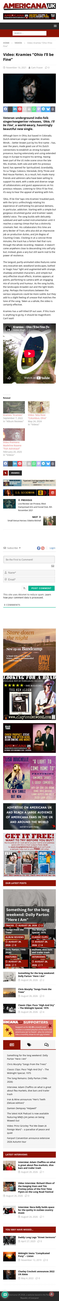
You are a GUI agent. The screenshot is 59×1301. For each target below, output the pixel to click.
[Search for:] (29, 33)
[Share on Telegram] (43, 109)
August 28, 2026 (27, 925)
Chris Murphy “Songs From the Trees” (15, 929)
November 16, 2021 (16, 67)
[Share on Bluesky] (48, 109)
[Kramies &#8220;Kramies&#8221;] (14, 407)
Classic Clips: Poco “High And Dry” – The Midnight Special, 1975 (36, 1006)
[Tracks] (9, 1256)
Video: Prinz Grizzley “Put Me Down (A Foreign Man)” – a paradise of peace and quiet (28, 1129)
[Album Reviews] (9, 1240)
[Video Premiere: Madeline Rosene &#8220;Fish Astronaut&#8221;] (14, 434)
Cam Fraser (37, 67)
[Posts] (11, 1044)
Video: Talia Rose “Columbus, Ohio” (37, 416)
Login (52, 547)
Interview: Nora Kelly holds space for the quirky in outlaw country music (36, 1210)
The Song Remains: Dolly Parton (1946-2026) (16, 949)
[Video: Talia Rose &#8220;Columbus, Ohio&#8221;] (39, 407)
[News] (9, 1275)
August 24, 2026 (29, 1216)
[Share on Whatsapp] (34, 109)
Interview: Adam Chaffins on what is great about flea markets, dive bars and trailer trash (29, 1091)
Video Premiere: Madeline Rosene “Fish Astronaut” (12, 445)
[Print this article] (29, 109)
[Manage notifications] (51, 1294)
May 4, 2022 (27, 1278)
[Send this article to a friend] (24, 109)
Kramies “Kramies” (13, 414)
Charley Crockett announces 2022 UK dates (36, 1273)
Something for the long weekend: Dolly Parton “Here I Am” (27, 914)
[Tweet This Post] (10, 109)
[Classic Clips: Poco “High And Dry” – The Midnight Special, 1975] (9, 1008)
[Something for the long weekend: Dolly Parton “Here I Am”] (9, 976)
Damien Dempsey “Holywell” (22, 1108)
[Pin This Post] (19, 109)
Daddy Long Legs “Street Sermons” (37, 1237)
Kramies (15, 473)
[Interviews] (9, 1165)
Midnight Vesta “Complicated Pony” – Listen (34, 1255)
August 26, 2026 (14, 1195)
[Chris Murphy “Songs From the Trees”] (9, 992)
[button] (54, 25)
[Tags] (29, 1044)
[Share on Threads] (53, 109)
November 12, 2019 (31, 1260)
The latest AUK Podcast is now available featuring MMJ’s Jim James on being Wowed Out (28, 1117)
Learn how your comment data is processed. (27, 596)
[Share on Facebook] (5, 109)
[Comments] (46, 1044)
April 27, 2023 (28, 1241)
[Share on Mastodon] (38, 109)
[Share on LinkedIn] (15, 109)
